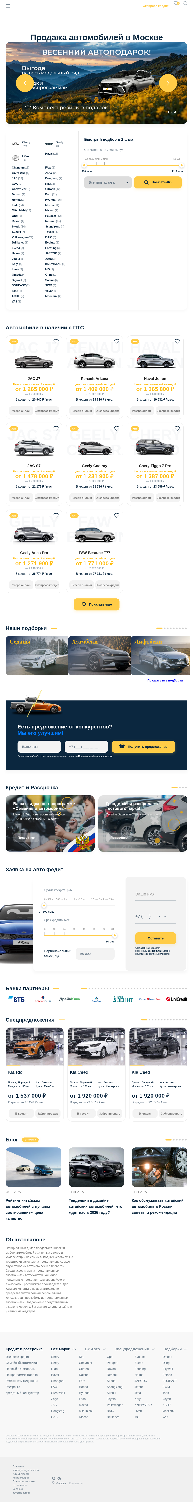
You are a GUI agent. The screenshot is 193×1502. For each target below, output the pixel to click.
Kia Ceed (79, 1072)
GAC (54, 1417)
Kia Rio (15, 1072)
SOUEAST (169, 1381)
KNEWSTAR (143, 1405)
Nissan (83, 1417)
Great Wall (58, 1393)
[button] (159, 628)
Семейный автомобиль (22, 1362)
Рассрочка (13, 1387)
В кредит (21, 1113)
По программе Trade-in (22, 1374)
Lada (82, 1399)
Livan (138, 1411)
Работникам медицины (22, 1381)
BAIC (110, 1411)
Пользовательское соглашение (24, 1483)
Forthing (140, 1368)
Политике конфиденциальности (95, 756)
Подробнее (26, 837)
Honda (83, 1387)
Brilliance (113, 1417)
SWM (166, 1387)
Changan (57, 1381)
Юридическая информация (21, 1475)
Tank (165, 1393)
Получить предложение (147, 747)
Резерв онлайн (21, 410)
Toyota (111, 1399)
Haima (139, 1374)
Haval (55, 1374)
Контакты (76, 1483)
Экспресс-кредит (155, 6)
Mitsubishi (86, 1411)
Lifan (54, 1368)
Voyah (166, 1399)
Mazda (83, 1405)
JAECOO (141, 1381)
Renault (112, 1374)
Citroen (84, 1368)
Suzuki (111, 1393)
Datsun (84, 1374)
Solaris (167, 1374)
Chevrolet (85, 1362)
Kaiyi (138, 1399)
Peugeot (112, 1362)
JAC (54, 1405)
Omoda (167, 1356)
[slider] (84, 165)
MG (137, 1417)
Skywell (167, 1368)
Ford (82, 1381)
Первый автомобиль (20, 1368)
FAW (54, 1387)
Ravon (111, 1368)
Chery (55, 1356)
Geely (55, 1362)
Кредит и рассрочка (24, 1349)
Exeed (139, 1362)
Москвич (168, 1411)
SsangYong (115, 1387)
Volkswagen (115, 1405)
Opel (110, 1356)
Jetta (138, 1393)
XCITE (167, 1405)
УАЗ (165, 1417)
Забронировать (48, 1113)
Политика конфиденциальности (26, 1468)
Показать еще (100, 604)
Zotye (55, 1399)
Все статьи (30, 1140)
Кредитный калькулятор (22, 1393)
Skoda (111, 1381)
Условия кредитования (21, 1490)
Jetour (139, 1387)
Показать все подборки (165, 680)
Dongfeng (57, 1411)
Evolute (140, 1356)
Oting (166, 1362)
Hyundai (84, 1393)
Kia (81, 1356)
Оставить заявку (156, 940)
